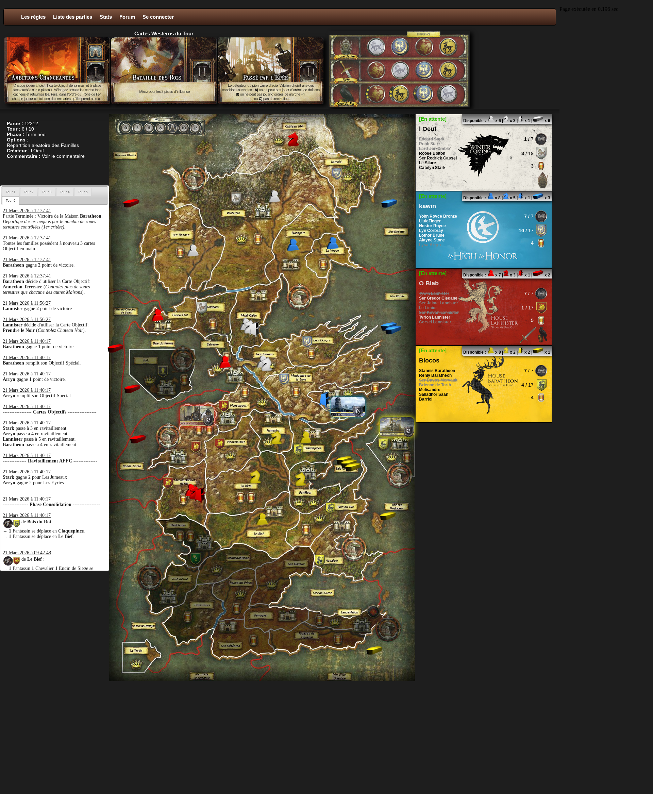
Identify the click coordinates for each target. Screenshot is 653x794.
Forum (127, 17)
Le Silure (427, 163)
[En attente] (433, 119)
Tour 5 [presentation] (83, 192)
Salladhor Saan (433, 394)
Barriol (425, 399)
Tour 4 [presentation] (65, 192)
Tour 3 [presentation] (47, 192)
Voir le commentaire (63, 156)
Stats (106, 17)
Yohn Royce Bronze (438, 216)
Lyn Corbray (431, 230)
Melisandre (429, 389)
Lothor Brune (432, 235)
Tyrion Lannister (434, 317)
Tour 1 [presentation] (11, 192)
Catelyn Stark (432, 167)
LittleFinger (430, 221)
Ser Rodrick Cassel (438, 158)
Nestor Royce (432, 225)
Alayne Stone (432, 240)
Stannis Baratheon (437, 370)
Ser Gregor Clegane (438, 298)
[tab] (10, 192)
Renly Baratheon (435, 375)
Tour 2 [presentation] (29, 192)
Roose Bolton (432, 153)
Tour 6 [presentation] (11, 200)
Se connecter (158, 17)
